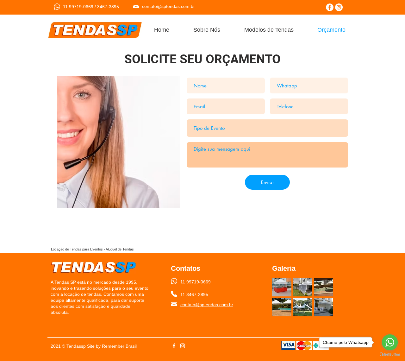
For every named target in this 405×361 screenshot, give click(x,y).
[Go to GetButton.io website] (390, 354)
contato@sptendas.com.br (168, 6)
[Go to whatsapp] (390, 342)
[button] (281, 287)
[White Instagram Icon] (182, 346)
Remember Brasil (119, 346)
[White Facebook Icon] (174, 346)
